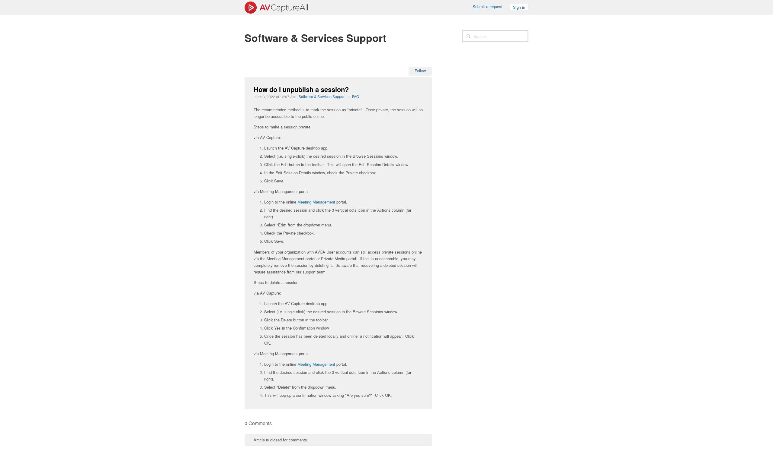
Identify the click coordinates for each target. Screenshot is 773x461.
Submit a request (487, 6)
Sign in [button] (519, 7)
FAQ (355, 96)
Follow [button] (420, 71)
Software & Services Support (322, 96)
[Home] (276, 7)
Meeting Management (316, 202)
